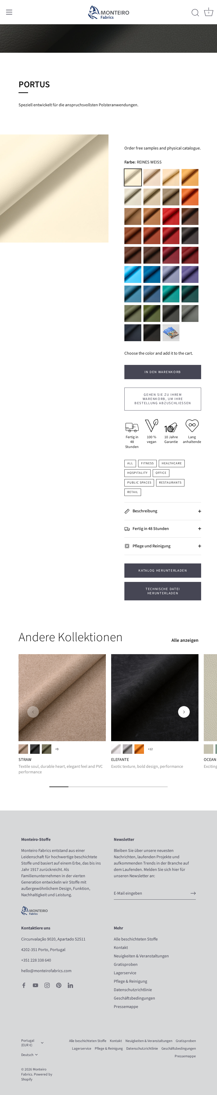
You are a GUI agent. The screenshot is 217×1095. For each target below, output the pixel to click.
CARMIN (170, 255)
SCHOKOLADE (132, 255)
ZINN (170, 313)
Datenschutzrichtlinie (133, 990)
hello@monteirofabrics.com (46, 971)
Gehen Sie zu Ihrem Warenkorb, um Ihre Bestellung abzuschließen (162, 399)
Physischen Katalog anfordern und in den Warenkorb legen (170, 332)
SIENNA (139, 749)
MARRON (151, 255)
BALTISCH (132, 294)
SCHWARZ (151, 332)
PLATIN (132, 197)
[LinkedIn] (70, 985)
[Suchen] (195, 13)
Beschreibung (144, 511)
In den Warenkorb (162, 372)
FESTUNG (190, 313)
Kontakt (121, 948)
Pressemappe (126, 1007)
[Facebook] (23, 985)
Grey (127, 749)
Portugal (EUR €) (27, 1042)
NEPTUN (151, 274)
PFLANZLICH (132, 313)
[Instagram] (47, 985)
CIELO (132, 274)
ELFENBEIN (151, 177)
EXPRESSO (190, 235)
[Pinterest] (58, 985)
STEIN (151, 197)
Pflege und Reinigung (151, 546)
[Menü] (9, 12)
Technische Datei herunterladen (163, 591)
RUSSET (132, 235)
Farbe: (143, 162)
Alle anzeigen (184, 640)
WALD (190, 294)
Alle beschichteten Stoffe (136, 939)
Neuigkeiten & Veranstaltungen (141, 956)
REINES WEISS (132, 177)
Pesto (151, 313)
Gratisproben (126, 964)
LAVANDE (170, 274)
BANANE (190, 177)
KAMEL (151, 216)
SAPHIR (151, 294)
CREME (170, 177)
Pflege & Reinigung (130, 981)
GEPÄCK (190, 216)
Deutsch (27, 1055)
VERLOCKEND (208, 749)
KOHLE (35, 749)
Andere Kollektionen (71, 637)
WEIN (190, 255)
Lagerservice (125, 973)
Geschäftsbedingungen (134, 998)
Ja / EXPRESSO (23, 749)
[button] (33, 712)
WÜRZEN (151, 235)
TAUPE (170, 197)
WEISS (116, 749)
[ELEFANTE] (154, 697)
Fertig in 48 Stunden (150, 529)
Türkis (170, 294)
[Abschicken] (193, 893)
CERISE (170, 216)
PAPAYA (190, 197)
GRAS (46, 749)
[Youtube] (35, 985)
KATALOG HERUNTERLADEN (162, 570)
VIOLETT (190, 274)
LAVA (170, 235)
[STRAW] (62, 697)
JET (132, 332)
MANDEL (132, 216)
